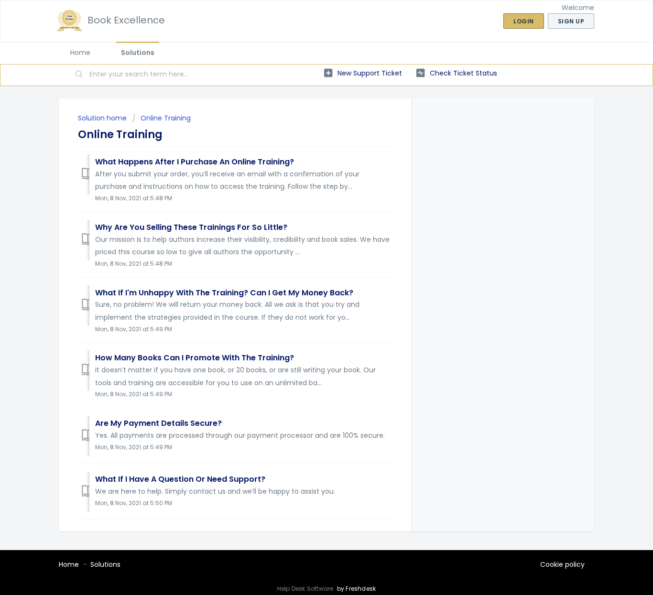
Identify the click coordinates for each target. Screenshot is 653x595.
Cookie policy (562, 564)
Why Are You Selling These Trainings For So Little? (191, 227)
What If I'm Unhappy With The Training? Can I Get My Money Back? (224, 292)
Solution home (103, 118)
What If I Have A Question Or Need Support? (180, 479)
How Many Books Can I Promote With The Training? (194, 357)
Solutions (137, 52)
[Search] (79, 75)
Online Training (166, 118)
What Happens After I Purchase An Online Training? (194, 161)
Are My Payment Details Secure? (158, 423)
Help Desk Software (306, 588)
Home (80, 52)
